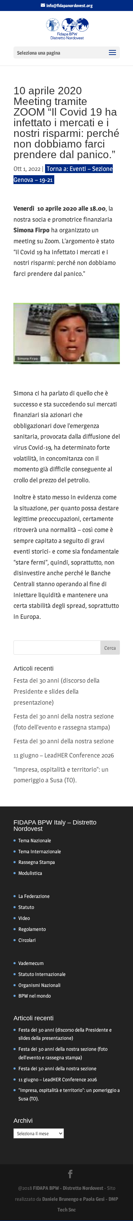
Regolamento (32, 929)
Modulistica (30, 873)
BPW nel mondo (34, 996)
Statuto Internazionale (42, 974)
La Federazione (34, 896)
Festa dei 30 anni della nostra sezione (63, 741)
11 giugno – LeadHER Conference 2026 (63, 755)
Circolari (27, 940)
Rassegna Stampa (36, 862)
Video (24, 918)
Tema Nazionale (34, 840)
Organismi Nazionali (39, 985)
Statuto (26, 907)
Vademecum (31, 963)
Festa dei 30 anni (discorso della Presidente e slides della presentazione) (56, 691)
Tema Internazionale (39, 851)
